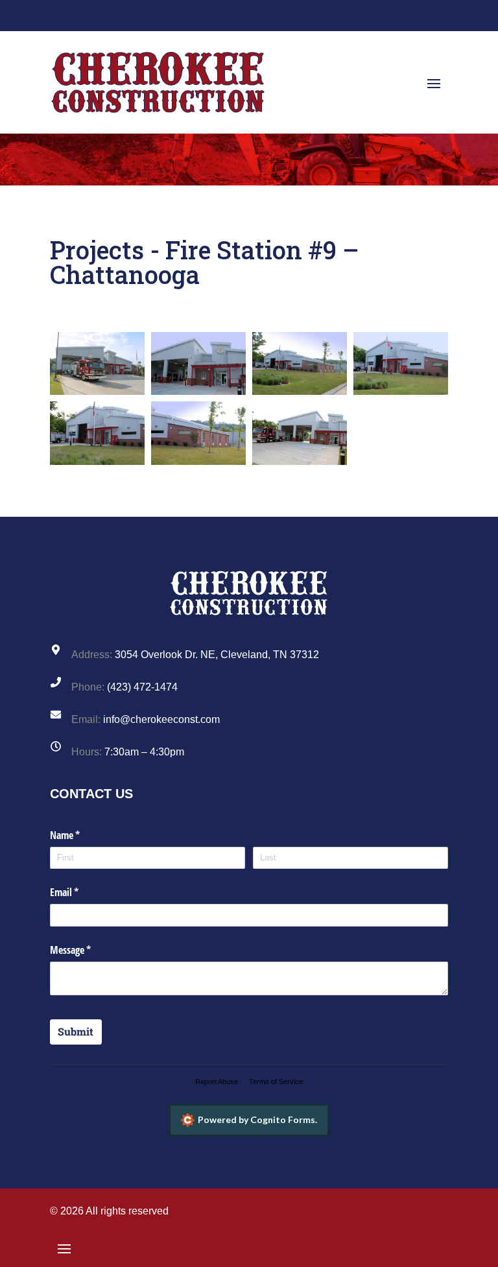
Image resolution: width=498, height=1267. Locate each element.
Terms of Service (276, 1081)
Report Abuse (216, 1081)
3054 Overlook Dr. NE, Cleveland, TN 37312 (217, 654)
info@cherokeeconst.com (161, 719)
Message (87, 950)
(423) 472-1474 (142, 687)
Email (81, 892)
